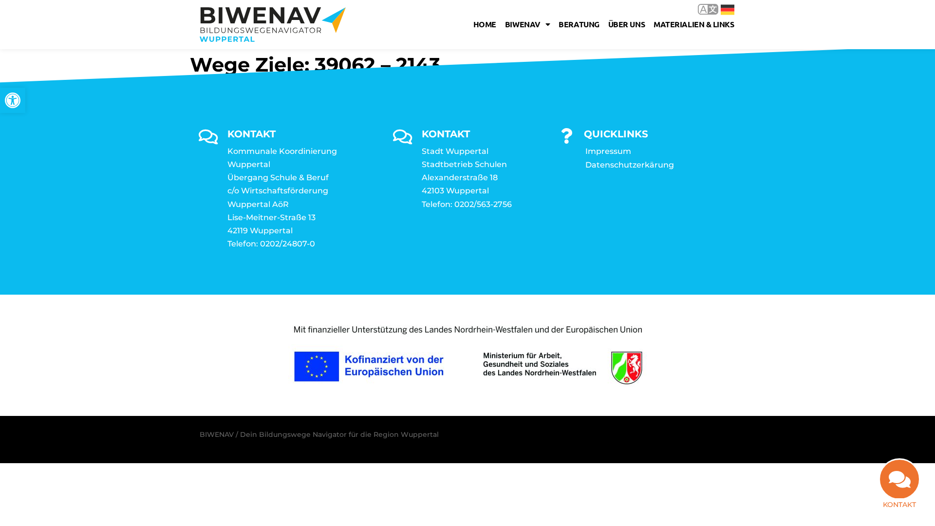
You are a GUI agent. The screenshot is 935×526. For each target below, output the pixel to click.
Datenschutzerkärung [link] (629, 164)
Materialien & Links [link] (694, 24)
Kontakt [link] (899, 504)
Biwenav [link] (523, 24)
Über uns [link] (626, 24)
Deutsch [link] (720, 9)
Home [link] (484, 24)
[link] (12, 100)
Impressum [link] (608, 151)
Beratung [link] (579, 24)
